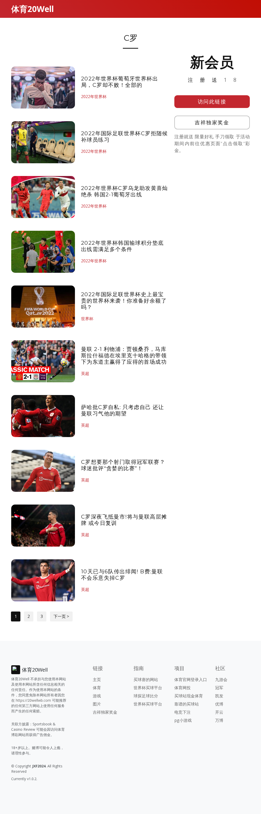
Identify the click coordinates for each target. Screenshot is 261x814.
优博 (219, 704)
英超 (85, 373)
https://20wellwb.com (33, 700)
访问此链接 (212, 101)
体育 (97, 687)
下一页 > (61, 616)
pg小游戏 (183, 720)
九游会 (221, 679)
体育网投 (182, 687)
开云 (219, 712)
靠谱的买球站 (186, 704)
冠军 (219, 687)
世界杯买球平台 (148, 687)
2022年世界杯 (94, 96)
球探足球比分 (146, 696)
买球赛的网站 (146, 679)
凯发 (219, 696)
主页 (97, 679)
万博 (219, 720)
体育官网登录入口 (190, 679)
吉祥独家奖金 (212, 122)
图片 (97, 704)
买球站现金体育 (188, 696)
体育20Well (32, 8)
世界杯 (87, 318)
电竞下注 (182, 712)
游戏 (97, 696)
